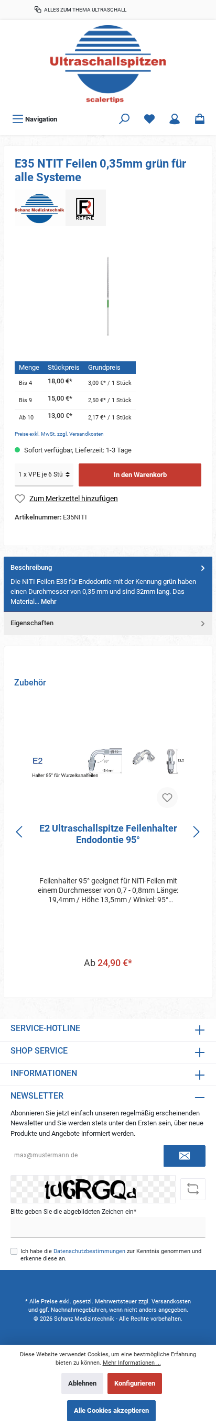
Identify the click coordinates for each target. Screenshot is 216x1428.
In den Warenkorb (140, 475)
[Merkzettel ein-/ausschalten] (167, 797)
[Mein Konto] (174, 119)
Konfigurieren (134, 1383)
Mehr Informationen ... (132, 1362)
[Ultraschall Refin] (60, 207)
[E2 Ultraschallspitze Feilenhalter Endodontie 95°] (108, 762)
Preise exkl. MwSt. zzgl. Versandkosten (59, 434)
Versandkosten (171, 1301)
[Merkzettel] (149, 119)
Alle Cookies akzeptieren (111, 1410)
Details (108, 984)
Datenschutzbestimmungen (89, 1251)
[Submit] (185, 1156)
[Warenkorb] (199, 119)
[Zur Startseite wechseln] (108, 64)
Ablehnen (82, 1383)
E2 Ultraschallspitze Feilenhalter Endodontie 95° (108, 834)
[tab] (108, 585)
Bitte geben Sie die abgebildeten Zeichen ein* (73, 1211)
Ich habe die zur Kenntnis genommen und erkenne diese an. (110, 1254)
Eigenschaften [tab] (31, 623)
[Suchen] (124, 119)
